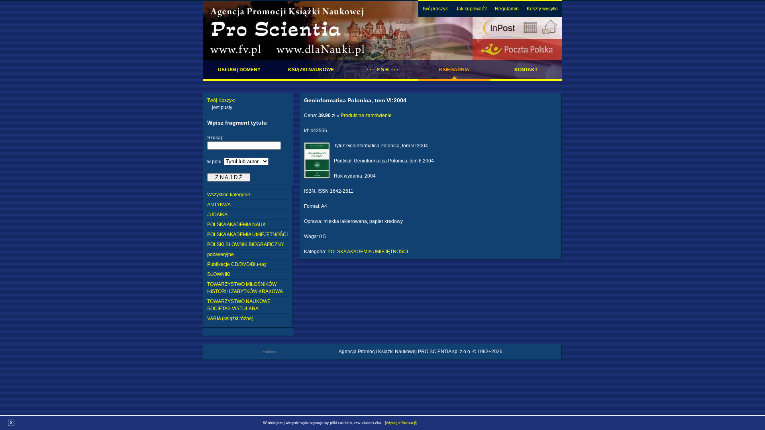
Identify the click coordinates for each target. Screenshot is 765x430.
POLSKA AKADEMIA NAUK (236, 224)
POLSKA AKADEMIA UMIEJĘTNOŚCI (247, 234)
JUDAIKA (217, 214)
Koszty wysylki (542, 9)
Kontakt (525, 69)
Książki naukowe (311, 69)
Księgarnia (454, 69)
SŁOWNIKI (218, 274)
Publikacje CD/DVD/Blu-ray (237, 264)
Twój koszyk (435, 9)
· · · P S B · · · (382, 69)
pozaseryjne (220, 254)
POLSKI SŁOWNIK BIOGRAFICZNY (245, 244)
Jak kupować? (471, 9)
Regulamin (507, 9)
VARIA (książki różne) (230, 318)
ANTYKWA (219, 204)
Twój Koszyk (220, 100)
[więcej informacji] (401, 422)
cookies (270, 352)
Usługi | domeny (239, 69)
